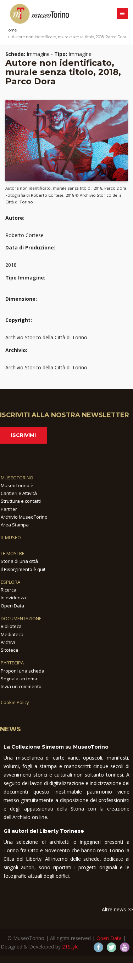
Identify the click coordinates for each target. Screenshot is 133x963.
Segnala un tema (19, 678)
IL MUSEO (11, 537)
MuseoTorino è (17, 485)
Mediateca (12, 634)
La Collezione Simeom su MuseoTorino (56, 747)
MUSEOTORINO (17, 477)
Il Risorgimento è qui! (23, 569)
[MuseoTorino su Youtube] (124, 947)
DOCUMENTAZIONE (21, 618)
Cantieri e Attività (19, 493)
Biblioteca (11, 626)
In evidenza (13, 597)
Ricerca (8, 590)
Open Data (12, 605)
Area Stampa (15, 524)
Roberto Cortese (24, 235)
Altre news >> (117, 909)
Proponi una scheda (22, 671)
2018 (11, 264)
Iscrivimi (23, 435)
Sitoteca (9, 650)
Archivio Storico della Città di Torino (46, 337)
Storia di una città (19, 561)
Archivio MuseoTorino (24, 517)
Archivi (8, 642)
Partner (9, 509)
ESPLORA (10, 582)
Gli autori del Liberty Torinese (44, 831)
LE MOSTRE (12, 553)
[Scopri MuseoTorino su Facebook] (98, 947)
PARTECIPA (12, 662)
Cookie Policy (15, 702)
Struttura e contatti (21, 501)
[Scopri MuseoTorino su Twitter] (111, 947)
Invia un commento (21, 686)
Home (11, 30)
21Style (70, 946)
